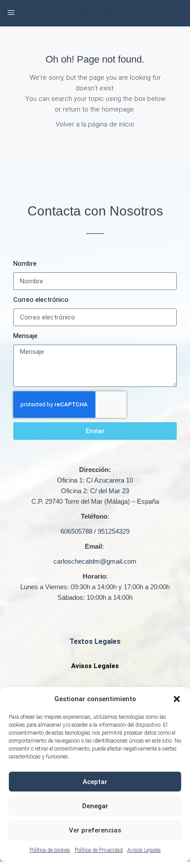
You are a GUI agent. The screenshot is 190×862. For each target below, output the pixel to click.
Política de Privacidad (99, 850)
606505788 (76, 531)
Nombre (25, 264)
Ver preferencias (95, 830)
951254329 (113, 531)
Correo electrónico (40, 300)
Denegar (95, 806)
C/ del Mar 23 (109, 490)
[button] (176, 699)
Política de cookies (50, 850)
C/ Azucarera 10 (109, 480)
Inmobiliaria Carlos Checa (95, 13)
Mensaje (25, 336)
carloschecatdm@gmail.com (95, 561)
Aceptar (95, 782)
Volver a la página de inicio (95, 124)
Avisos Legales (144, 850)
